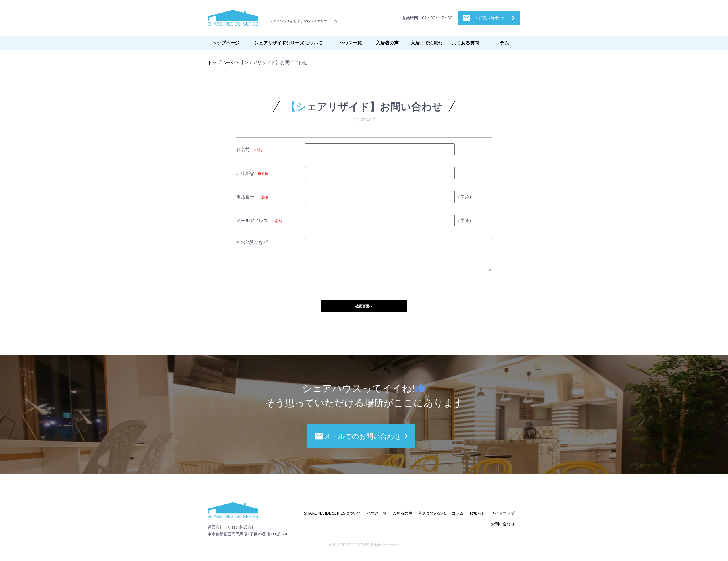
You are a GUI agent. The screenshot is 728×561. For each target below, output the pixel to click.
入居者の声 (387, 42)
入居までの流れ (426, 42)
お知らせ (477, 513)
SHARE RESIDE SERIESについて (332, 513)
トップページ (225, 42)
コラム (502, 42)
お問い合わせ (490, 18)
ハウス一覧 (350, 42)
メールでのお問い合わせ (362, 436)
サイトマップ (503, 513)
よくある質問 (465, 42)
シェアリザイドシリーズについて (288, 42)
